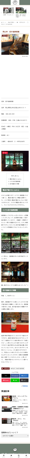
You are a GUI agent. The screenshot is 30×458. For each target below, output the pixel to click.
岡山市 (13, 368)
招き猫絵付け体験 (14, 184)
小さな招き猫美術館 (15, 181)
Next (29, 13)
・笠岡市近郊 (6, 368)
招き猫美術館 (21, 368)
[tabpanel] (8, 12)
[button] (24, 380)
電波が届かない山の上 (15, 179)
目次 (12, 176)
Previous (1, 13)
